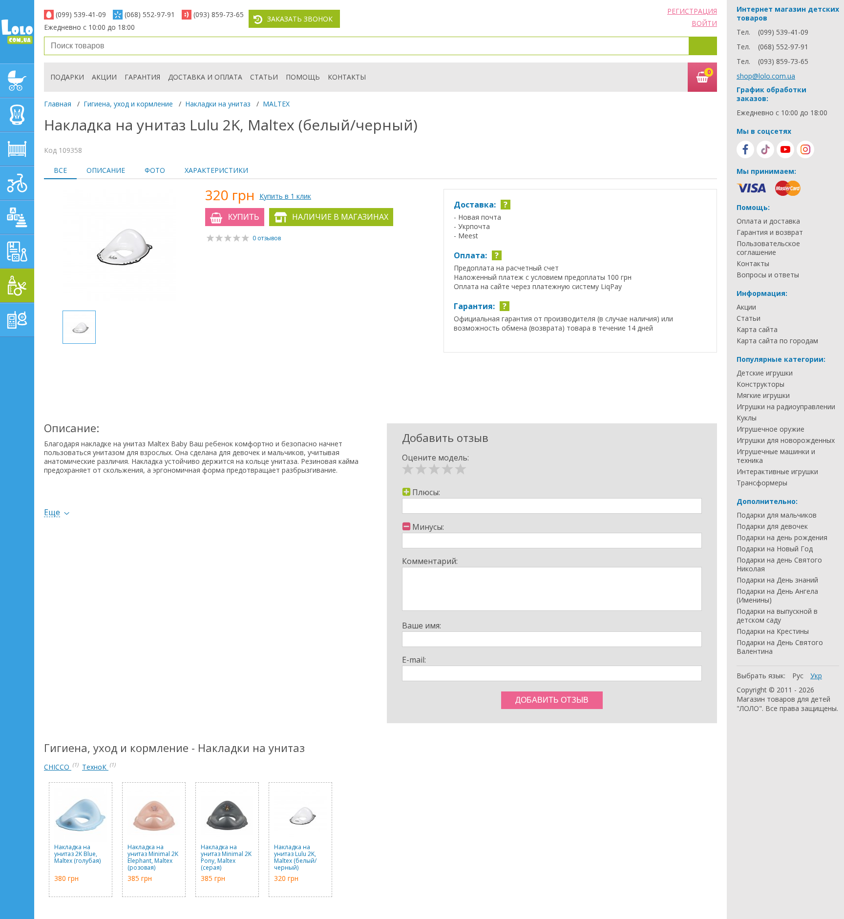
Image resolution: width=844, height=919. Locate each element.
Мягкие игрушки (763, 395)
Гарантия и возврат (770, 232)
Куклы (747, 418)
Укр (816, 675)
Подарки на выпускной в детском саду (777, 616)
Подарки (67, 77)
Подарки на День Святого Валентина (780, 647)
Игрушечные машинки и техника (776, 456)
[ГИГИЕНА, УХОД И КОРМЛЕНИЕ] (17, 286)
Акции (104, 77)
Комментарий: (430, 561)
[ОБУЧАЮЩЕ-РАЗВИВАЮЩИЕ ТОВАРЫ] (17, 251)
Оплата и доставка (768, 221)
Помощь (303, 77)
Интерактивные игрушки (777, 471)
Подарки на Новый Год (775, 548)
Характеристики (216, 170)
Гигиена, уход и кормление (128, 103)
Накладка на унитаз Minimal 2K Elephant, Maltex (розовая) (152, 857)
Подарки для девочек (772, 526)
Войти (704, 23)
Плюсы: (426, 492)
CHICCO (57, 767)
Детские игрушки (765, 373)
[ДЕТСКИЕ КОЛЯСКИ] (17, 80)
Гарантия (142, 77)
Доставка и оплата (205, 77)
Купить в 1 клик (285, 196)
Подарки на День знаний (777, 580)
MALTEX (276, 103)
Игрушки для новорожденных (786, 440)
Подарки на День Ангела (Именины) (777, 596)
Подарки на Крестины (773, 631)
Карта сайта (757, 329)
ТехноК (95, 767)
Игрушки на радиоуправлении (786, 406)
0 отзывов (267, 238)
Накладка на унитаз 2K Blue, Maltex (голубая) (77, 854)
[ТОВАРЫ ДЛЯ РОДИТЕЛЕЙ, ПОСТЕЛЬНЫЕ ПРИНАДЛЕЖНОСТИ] (17, 320)
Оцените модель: (435, 457)
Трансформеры (762, 483)
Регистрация (692, 11)
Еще (52, 512)
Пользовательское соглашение (768, 248)
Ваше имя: (421, 625)
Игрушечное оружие (770, 429)
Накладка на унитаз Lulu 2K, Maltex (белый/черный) (295, 857)
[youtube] (785, 149)
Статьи (264, 77)
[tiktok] (765, 149)
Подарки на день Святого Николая (779, 564)
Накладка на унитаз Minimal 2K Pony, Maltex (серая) (226, 857)
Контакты (347, 77)
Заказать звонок (300, 18)
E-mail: (414, 659)
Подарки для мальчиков (777, 515)
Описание (105, 170)
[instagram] (805, 149)
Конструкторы (760, 384)
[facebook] (745, 149)
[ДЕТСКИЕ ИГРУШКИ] (17, 217)
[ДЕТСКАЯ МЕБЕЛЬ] (17, 149)
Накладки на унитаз (218, 103)
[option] (120, 246)
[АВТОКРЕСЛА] (17, 115)
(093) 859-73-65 (218, 14)
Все (60, 170)
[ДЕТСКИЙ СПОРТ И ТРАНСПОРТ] (17, 183)
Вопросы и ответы (768, 275)
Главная (57, 103)
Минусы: (428, 527)
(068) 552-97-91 (150, 14)
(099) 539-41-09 (81, 14)
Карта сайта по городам (777, 340)
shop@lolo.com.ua (766, 76)
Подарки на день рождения (782, 537)
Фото (155, 170)
